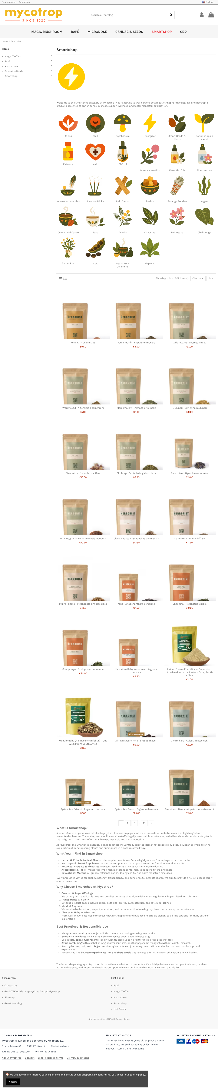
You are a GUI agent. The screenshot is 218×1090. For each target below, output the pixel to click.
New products (9, 2)
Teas (95, 232)
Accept (13, 1081)
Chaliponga (204, 232)
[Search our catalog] (171, 15)
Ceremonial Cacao (68, 232)
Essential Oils (177, 170)
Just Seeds (119, 1009)
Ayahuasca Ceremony (122, 265)
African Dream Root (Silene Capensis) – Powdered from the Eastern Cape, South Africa (189, 672)
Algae (204, 201)
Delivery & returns (78, 1057)
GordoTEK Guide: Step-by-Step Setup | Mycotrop (32, 991)
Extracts (68, 164)
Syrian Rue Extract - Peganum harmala (83, 809)
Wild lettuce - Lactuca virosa (189, 342)
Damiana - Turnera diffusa (189, 538)
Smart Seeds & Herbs (177, 137)
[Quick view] (83, 337)
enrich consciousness (94, 105)
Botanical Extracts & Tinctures (80, 866)
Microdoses (11, 66)
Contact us (24, 2)
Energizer (150, 135)
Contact (29, 1057)
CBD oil (123, 164)
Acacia (123, 232)
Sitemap (9, 997)
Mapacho (150, 263)
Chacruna (149, 232)
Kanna (68, 135)
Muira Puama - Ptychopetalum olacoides (83, 603)
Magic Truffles (12, 56)
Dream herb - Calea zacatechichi (189, 740)
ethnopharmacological (176, 102)
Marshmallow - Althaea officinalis (136, 407)
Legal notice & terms (50, 1057)
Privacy (119, 1019)
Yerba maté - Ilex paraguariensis (136, 342)
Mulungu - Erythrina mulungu (189, 407)
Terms (126, 1019)
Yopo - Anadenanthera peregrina (136, 603)
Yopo (95, 263)
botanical (156, 102)
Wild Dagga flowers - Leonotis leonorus (83, 538)
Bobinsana (177, 232)
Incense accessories (68, 201)
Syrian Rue (68, 263)
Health (95, 164)
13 (144, 823)
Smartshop (81, 102)
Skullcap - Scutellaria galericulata (136, 473)
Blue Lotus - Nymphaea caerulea (189, 473)
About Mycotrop (12, 1057)
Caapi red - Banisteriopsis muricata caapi (189, 809)
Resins (150, 201)
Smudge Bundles (177, 201)
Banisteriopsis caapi (204, 137)
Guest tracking (13, 1003)
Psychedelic (122, 135)
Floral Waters (204, 170)
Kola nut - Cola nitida (83, 342)
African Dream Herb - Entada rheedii (136, 740)
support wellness (118, 105)
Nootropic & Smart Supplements (82, 863)
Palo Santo (122, 201)
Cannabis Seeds (13, 71)
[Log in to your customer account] (201, 15)
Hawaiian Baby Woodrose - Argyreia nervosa (136, 671)
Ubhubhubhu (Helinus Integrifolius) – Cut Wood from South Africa (83, 742)
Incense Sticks (95, 201)
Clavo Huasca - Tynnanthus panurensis (136, 538)
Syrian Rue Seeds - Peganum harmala (136, 809)
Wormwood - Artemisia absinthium (83, 407)
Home (5, 48)
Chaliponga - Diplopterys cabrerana (83, 669)
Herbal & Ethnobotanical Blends (81, 860)
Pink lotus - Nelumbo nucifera (83, 473)
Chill (95, 135)
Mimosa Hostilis (150, 170)
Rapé (7, 61)
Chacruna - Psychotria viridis (190, 603)
